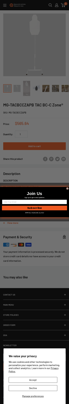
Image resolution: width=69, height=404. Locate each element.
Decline (33, 388)
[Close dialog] (67, 188)
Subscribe (34, 208)
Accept (33, 379)
